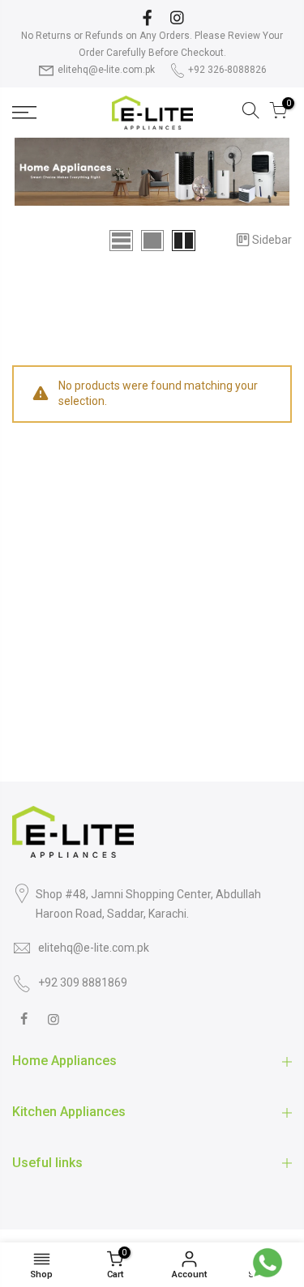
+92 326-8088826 (227, 69)
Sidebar (272, 239)
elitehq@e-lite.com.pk (106, 69)
